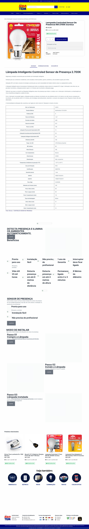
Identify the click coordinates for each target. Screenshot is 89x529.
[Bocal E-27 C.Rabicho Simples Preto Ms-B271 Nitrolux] (34, 443)
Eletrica (17, 13)
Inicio (12, 13)
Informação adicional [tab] (43, 66)
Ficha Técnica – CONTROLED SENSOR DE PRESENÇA (19, 210)
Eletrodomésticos (65, 13)
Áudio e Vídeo (55, 13)
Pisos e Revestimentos (28, 13)
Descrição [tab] (33, 66)
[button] (42, 23)
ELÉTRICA (25, 484)
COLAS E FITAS (76, 484)
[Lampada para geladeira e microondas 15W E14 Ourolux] (75, 443)
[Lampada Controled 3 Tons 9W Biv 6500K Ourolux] (54, 443)
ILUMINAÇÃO (51, 484)
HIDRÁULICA (12, 484)
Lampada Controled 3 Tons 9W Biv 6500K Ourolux (53, 455)
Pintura (38, 13)
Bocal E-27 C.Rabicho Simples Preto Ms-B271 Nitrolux (34, 455)
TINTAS (63, 484)
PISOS (38, 484)
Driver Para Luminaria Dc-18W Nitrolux (13, 455)
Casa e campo (74, 13)
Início (5, 19)
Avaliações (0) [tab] (54, 66)
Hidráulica (46, 13)
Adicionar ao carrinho (61, 39)
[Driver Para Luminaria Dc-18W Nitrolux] (13, 443)
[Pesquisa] (56, 7)
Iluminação (9, 19)
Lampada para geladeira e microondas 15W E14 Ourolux (74, 455)
